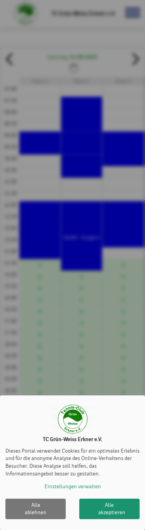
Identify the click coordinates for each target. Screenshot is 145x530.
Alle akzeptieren (111, 509)
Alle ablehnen (35, 509)
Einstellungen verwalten (72, 486)
